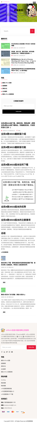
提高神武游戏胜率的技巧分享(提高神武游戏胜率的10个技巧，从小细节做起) (23, 69)
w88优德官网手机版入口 (7, 391)
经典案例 (4, 86)
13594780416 (8, 408)
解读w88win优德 (6, 83)
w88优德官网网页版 (6, 388)
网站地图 (3, 383)
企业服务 (4, 91)
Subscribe (18, 111)
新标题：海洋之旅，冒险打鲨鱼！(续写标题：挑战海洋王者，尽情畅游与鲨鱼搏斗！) (23, 52)
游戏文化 (4, 88)
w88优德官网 (29, 421)
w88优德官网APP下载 (7, 394)
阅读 (4, 282)
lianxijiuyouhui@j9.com (10, 405)
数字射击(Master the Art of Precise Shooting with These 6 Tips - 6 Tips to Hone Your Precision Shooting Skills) (23, 61)
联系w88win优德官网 (8, 94)
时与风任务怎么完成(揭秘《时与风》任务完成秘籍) (23, 44)
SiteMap (3, 380)
